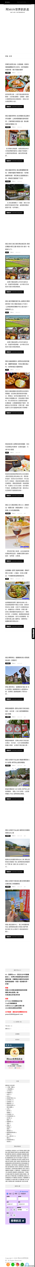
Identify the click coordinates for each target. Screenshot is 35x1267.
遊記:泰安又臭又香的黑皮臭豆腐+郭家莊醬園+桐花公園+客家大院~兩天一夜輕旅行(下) (17, 246)
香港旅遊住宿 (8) (11, 1139)
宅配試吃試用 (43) (11, 1105)
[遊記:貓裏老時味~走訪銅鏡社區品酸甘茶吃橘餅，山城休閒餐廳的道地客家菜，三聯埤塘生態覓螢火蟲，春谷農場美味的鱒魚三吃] (17, 137)
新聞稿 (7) (9, 1112)
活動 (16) (9, 1125)
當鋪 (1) (8, 1128)
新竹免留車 (10, 1161)
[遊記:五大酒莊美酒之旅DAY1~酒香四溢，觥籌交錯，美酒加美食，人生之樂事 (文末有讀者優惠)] (17, 532)
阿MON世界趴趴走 (17, 9)
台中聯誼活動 (13, 1176)
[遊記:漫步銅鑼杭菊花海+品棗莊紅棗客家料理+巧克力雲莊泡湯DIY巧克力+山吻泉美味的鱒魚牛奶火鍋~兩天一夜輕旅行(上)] (17, 327)
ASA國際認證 (17, 1170)
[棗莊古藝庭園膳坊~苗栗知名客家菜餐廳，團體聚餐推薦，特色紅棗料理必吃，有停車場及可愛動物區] (17, 380)
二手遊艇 (26, 1172)
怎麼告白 (26, 1176)
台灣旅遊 (8, 72)
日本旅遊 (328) (10, 1114)
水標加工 (27, 1168)
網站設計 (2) (9, 1130)
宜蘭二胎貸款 (17, 1161)
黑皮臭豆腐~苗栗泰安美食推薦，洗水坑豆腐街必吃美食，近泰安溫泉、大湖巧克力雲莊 (17, 446)
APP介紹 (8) (9, 1090)
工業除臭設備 (14, 1168)
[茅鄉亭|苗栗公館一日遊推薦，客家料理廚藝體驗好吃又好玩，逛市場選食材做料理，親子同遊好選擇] (17, 83)
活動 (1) (8, 1123)
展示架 (15, 1157)
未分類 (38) (9, 1118)
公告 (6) (8, 1096)
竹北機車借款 (13, 1159)
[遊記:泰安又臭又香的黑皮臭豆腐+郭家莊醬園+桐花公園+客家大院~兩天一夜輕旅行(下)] (17, 267)
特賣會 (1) (9, 1127)
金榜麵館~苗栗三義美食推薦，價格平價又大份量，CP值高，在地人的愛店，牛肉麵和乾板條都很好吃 (17, 573)
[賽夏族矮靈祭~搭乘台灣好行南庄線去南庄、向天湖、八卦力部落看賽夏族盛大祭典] (17, 728)
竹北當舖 (24, 1157)
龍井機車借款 (11, 1166)
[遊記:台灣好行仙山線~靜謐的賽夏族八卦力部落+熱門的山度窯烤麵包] (17, 777)
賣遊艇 (24, 1174)
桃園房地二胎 (20, 1156)
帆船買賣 (10, 1172)
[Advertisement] (17, 35)
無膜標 (11, 1170)
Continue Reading (17, 106)
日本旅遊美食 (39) (11, 1116)
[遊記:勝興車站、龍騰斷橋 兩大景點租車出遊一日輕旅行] (17, 675)
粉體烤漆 (20, 1168)
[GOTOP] (27, 1265)
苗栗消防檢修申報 (16, 1163)
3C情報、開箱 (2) (11, 1087)
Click (33, 633)
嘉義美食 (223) (10, 1103)
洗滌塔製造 (8, 1168)
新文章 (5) (9, 1110)
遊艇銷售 (15, 1172)
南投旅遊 (8, 513)
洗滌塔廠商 (26, 1166)
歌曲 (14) (9, 1119)
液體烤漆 (7, 1170)
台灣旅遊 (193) (10, 1101)
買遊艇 (21, 1174)
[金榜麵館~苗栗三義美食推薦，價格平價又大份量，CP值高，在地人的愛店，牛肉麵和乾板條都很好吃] (17, 590)
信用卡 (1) (9, 1094)
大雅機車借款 (21, 1165)
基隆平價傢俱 (11, 1152)
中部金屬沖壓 (18, 1181)
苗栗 (7, 252)
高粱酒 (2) (9, 1141)
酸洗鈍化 (20, 1177)
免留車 (16, 1152)
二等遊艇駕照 (23, 1170)
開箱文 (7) (9, 1134)
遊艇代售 (12, 1174)
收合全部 (12, 1085)
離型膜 (23, 1152)
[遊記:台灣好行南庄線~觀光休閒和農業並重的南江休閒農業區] (17, 905)
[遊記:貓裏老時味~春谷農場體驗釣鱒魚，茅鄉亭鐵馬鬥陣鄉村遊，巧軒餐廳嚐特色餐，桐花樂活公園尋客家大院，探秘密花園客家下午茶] (17, 192)
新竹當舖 (19, 1157)
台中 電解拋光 (14, 1177)
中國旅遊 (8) (9, 1092)
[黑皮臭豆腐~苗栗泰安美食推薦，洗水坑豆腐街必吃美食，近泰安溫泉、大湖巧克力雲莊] (17, 463)
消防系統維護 (24, 1163)
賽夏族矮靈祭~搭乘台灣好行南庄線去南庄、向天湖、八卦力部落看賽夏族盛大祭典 (17, 711)
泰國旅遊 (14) (10, 1121)
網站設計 (14, 1150)
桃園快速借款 (13, 1156)
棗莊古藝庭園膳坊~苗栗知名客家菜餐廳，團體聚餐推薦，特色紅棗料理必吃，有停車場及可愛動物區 (17, 364)
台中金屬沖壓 (21, 1179)
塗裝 (24, 1168)
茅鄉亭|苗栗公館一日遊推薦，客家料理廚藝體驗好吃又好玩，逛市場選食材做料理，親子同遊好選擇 (17, 67)
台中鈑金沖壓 (14, 1179)
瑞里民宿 (14, 1154)
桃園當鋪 (24, 1154)
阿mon (13, 72)
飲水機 (19, 1152)
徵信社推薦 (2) (10, 1107)
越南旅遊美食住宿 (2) (12, 1132)
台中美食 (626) (10, 1099)
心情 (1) (8, 1109)
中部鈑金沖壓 (11, 1181)
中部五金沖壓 (25, 1181)
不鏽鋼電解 (25, 1177)
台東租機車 (19, 1154)
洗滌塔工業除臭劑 (19, 1166)
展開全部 (7, 1085)
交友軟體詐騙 (20, 1176)
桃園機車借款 (10, 1157)
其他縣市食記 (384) (11, 1098)
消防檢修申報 (24, 1161)
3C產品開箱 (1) (10, 1089)
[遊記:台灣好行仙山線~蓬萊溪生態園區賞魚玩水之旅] (17, 847)
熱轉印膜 (9, 1154)
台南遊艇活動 (20, 1172)
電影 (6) (8, 1138)
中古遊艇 (7, 1174)
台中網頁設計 (8, 1150)
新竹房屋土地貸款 (21, 1159)
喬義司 (25, 1150)
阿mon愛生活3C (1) (11, 1136)
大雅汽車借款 (14, 1165)
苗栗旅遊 (8, 127)
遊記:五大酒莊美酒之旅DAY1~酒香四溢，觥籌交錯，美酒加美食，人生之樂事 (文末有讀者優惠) (17, 507)
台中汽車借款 (20, 1150)
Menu (8, 2)
